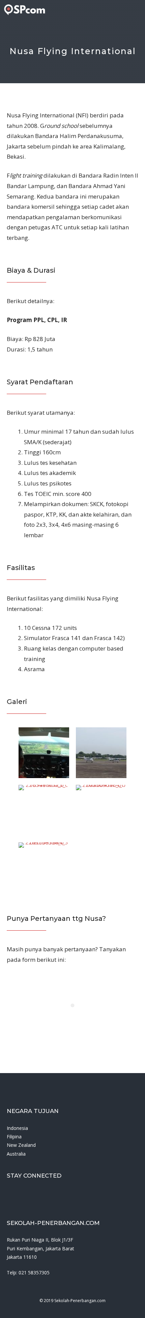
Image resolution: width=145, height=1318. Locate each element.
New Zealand (21, 1145)
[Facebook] (8, 1195)
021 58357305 (34, 1272)
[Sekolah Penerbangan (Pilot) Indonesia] (24, 9)
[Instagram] (24, 1195)
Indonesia (17, 1128)
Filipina (14, 1136)
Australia (16, 1154)
